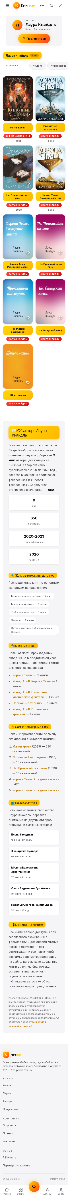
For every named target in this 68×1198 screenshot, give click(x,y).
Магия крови (22, 746)
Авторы (47, 1194)
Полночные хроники (27, 703)
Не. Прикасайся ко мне (30, 768)
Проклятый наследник (29, 757)
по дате (37, 65)
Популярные (10, 1109)
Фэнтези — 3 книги (22, 620)
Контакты (9, 1141)
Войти (61, 1194)
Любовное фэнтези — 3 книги (28, 612)
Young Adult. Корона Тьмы (32, 681)
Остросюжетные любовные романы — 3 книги (34, 629)
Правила (8, 1133)
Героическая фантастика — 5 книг (31, 596)
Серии (7, 1093)
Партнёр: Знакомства (16, 1165)
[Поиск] (51, 5)
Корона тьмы (22, 675)
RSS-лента (9, 1157)
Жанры (20, 1194)
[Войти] (60, 5)
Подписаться (36, 38)
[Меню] (7, 5)
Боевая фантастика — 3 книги (29, 604)
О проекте (9, 1125)
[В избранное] (28, 114)
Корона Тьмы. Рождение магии (36, 779)
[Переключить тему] (42, 5)
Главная (7, 1194)
